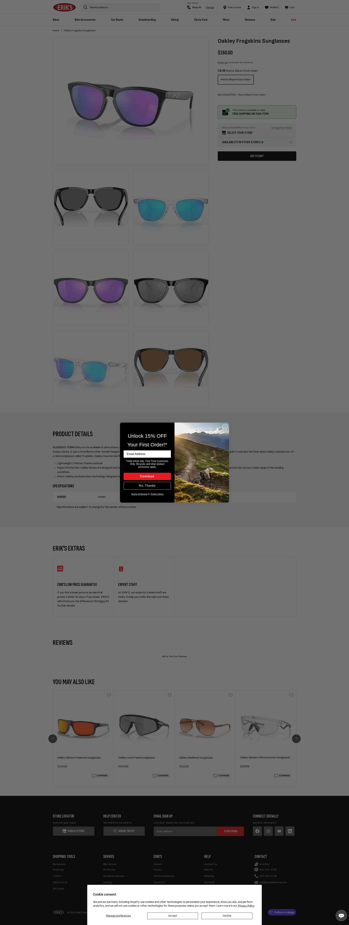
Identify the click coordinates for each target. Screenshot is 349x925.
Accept (172, 916)
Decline (226, 916)
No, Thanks (147, 485)
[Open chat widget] (341, 915)
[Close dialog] (225, 426)
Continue (147, 476)
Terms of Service (139, 494)
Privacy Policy (246, 906)
